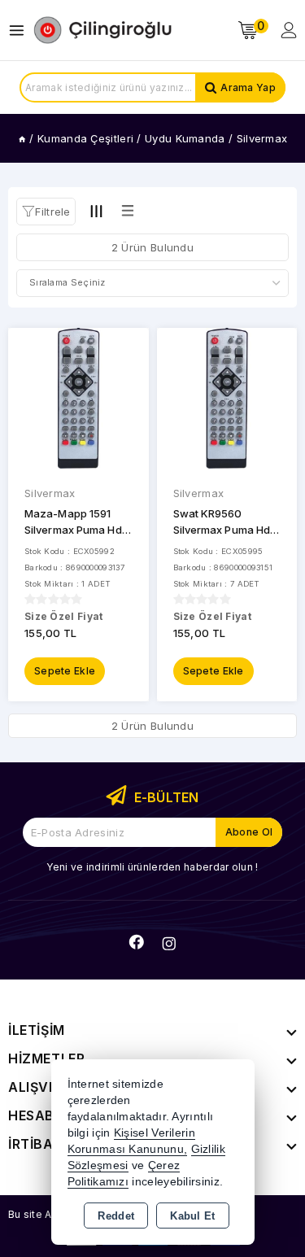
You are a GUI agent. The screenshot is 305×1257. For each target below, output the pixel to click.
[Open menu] (20, 30)
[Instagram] (169, 944)
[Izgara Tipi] (97, 211)
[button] (46, 211)
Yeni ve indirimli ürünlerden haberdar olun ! (152, 867)
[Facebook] (137, 942)
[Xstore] (102, 30)
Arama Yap (248, 87)
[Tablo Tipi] (128, 211)
